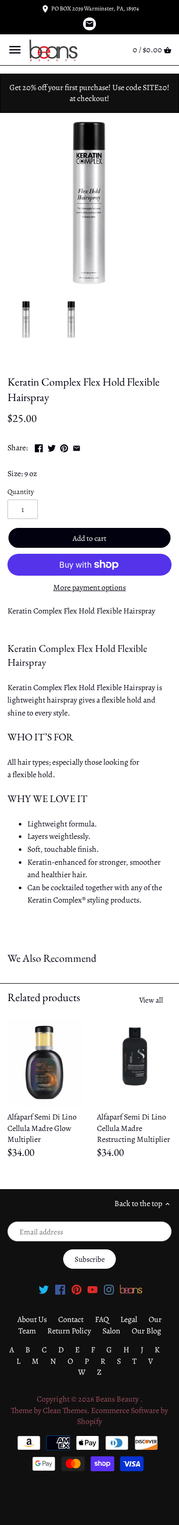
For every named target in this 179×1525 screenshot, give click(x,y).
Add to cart (89, 538)
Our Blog (146, 1330)
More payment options (89, 588)
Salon (111, 1330)
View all (151, 1000)
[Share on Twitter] (52, 446)
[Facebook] (60, 1288)
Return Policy (69, 1330)
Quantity (20, 492)
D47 (74, 360)
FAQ (102, 1319)
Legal (128, 1319)
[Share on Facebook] (39, 446)
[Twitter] (44, 1288)
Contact (71, 1319)
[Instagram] (109, 1288)
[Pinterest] (77, 1288)
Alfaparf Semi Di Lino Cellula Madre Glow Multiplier (42, 1128)
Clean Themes (65, 1410)
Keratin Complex (34, 360)
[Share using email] (77, 446)
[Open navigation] (14, 49)
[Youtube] (92, 1288)
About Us (32, 1319)
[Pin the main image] (64, 446)
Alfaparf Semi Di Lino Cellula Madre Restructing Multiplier (133, 1128)
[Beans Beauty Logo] (131, 1288)
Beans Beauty (117, 1399)
